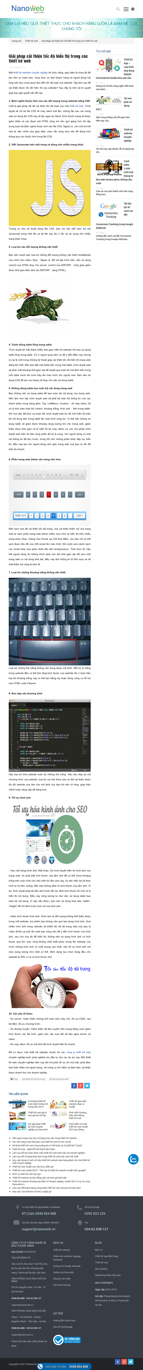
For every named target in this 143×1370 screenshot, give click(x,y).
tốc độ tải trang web (59, 1079)
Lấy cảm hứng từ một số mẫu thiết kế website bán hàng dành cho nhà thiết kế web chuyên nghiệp (51, 1161)
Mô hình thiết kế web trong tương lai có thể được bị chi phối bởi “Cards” (47, 1145)
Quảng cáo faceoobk (63, 1272)
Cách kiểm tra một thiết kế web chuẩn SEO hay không (78, 1126)
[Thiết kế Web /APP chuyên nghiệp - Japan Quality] (28, 9)
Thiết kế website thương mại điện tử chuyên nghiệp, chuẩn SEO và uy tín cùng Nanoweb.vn (51, 1183)
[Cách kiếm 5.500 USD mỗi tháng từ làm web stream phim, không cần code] (109, 167)
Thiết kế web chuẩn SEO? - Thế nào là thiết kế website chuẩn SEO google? (49, 1170)
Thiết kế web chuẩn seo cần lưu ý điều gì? (33, 1166)
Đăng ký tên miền (62, 1278)
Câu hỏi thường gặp (62, 1326)
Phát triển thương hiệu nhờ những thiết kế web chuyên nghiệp (77, 1116)
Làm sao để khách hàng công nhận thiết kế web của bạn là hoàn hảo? (46, 1187)
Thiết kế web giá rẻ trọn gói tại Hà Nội (37, 1114)
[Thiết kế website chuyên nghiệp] (109, 133)
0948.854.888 (18, 1298)
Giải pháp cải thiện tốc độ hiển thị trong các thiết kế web (69, 40)
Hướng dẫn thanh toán (64, 1320)
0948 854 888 (67, 1366)
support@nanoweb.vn (22, 1304)
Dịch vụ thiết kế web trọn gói (26, 1174)
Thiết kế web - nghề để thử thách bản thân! (33, 1149)
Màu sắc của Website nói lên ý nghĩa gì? (32, 1191)
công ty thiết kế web (78, 1052)
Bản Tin (99, 1249)
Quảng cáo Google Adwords (67, 1266)
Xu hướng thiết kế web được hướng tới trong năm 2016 (38, 1104)
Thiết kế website (61, 1249)
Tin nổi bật (103, 51)
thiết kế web (76, 106)
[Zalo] (133, 1158)
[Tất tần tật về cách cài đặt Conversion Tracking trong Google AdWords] (109, 211)
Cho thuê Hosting (61, 1284)
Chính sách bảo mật (21, 1341)
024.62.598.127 (96, 1229)
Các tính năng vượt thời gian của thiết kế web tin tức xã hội (41, 1141)
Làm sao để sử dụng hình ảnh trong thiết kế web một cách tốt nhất (45, 1156)
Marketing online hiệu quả (108, 1275)
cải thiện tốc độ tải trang (33, 1079)
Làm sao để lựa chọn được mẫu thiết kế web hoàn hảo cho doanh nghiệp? (48, 1152)
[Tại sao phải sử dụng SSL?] (109, 100)
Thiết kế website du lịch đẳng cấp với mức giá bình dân (39, 1177)
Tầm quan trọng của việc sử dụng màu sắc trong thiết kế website (44, 1138)
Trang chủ (16, 40)
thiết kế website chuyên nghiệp (31, 72)
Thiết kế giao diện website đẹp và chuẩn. (77, 1104)
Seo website (101, 1268)
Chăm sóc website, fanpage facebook (67, 1258)
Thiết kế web (31, 40)
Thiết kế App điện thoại (106, 1256)
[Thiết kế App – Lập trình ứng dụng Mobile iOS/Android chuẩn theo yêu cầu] (109, 64)
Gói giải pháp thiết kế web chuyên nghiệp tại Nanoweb (38, 1126)
